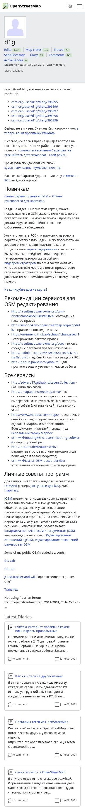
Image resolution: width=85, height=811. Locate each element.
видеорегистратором (20, 263)
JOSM (8, 498)
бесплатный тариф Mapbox (32, 433)
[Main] (79, 6)
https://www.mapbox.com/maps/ (35, 415)
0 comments (21, 658)
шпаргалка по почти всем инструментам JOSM (39, 530)
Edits (7, 49)
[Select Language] (70, 6)
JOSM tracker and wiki (20, 577)
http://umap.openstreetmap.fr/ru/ (36, 392)
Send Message (15, 55)
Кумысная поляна (46, 167)
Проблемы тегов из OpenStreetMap (41, 722)
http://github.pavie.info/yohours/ (35, 362)
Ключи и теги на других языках (39, 676)
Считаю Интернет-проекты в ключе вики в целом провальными (42, 629)
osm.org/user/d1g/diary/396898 (34, 116)
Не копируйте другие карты (25, 289)
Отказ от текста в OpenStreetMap (40, 772)
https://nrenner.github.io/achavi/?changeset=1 (45, 334)
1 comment (20, 704)
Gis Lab (9, 560)
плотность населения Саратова (42, 150)
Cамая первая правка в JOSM (26, 196)
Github (9, 569)
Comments (57, 55)
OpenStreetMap (25, 6)
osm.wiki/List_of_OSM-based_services (38, 460)
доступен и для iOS (45, 486)
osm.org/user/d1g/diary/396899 (34, 120)
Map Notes (34, 49)
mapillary (11, 490)
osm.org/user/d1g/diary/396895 (34, 102)
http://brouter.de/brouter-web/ (33, 447)
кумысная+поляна (18, 167)
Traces (58, 49)
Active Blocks (13, 60)
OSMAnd (10, 486)
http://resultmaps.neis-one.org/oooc (37, 343)
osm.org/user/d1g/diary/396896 (34, 106)
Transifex (11, 589)
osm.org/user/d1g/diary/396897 (34, 111)
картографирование (42, 249)
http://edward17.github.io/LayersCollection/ (43, 382)
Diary (34, 55)
